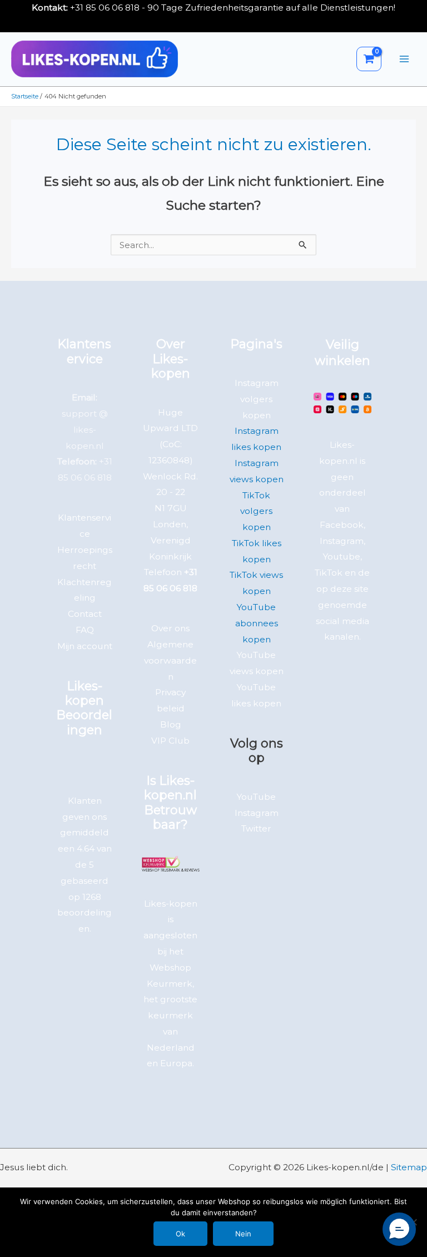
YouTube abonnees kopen (256, 623)
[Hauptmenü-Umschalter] (404, 59)
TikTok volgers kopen (256, 511)
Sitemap (409, 1167)
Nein (243, 1233)
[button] (399, 1229)
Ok (180, 1233)
